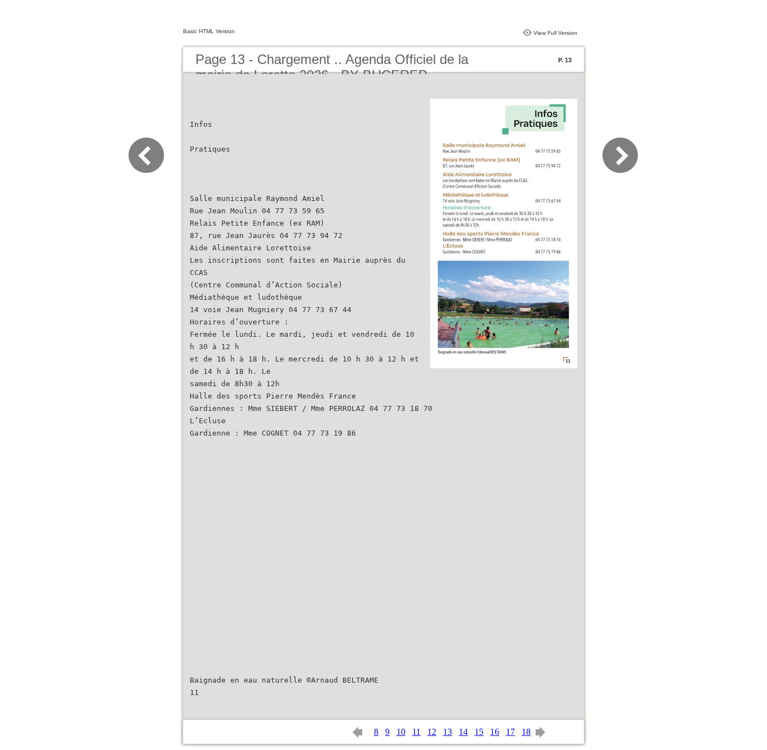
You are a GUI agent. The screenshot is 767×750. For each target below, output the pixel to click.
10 (400, 732)
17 (510, 732)
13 (447, 732)
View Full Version (555, 33)
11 (416, 732)
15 (478, 732)
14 (463, 732)
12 (431, 732)
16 (494, 732)
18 (526, 732)
